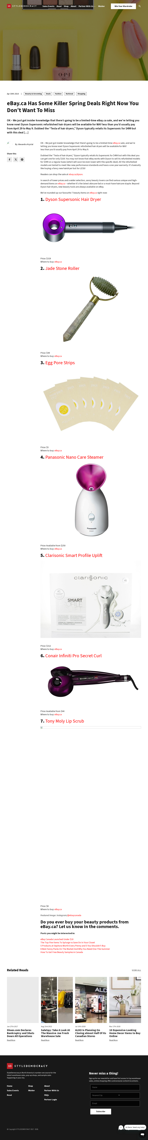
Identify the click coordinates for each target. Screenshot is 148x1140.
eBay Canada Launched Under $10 (56, 939)
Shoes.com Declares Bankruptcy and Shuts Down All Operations (20, 1033)
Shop (66, 6)
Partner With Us (86, 6)
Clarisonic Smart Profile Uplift (73, 555)
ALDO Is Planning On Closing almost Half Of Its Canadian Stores (90, 1033)
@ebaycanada (74, 915)
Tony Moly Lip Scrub (64, 720)
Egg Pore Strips (60, 362)
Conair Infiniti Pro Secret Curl (73, 655)
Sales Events (48, 6)
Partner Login (50, 1099)
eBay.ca (116, 143)
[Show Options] (128, 1095)
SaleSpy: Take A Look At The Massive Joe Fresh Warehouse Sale (55, 1033)
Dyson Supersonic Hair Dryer (73, 199)
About (73, 6)
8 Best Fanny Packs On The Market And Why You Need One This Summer (75, 949)
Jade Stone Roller (62, 268)
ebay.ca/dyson (76, 174)
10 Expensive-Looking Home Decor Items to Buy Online (124, 1033)
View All (136, 970)
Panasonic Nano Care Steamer (74, 456)
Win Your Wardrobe (123, 6)
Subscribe (100, 1111)
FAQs (46, 1095)
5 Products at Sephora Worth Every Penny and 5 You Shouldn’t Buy (72, 945)
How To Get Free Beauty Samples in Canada (61, 952)
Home (9, 1086)
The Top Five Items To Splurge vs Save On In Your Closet (67, 942)
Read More (11, 1040)
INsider (101, 6)
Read (59, 6)
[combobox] (105, 1095)
